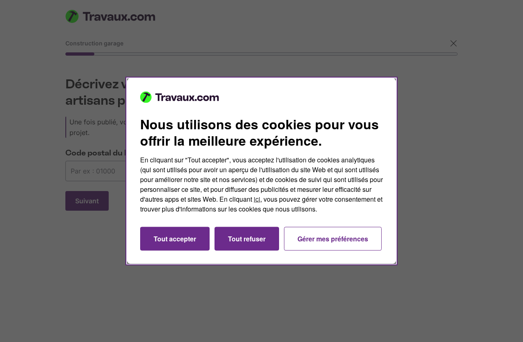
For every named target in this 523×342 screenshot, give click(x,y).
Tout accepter (175, 238)
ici (257, 199)
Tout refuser (247, 238)
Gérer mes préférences (332, 238)
